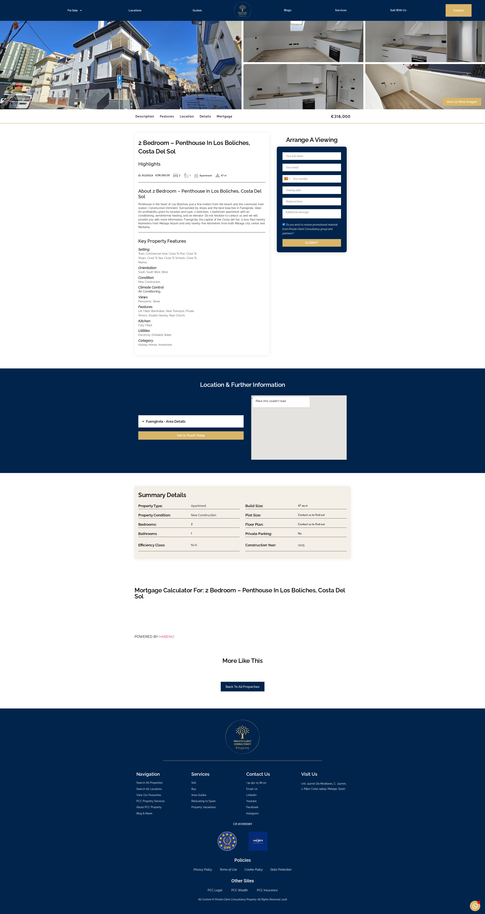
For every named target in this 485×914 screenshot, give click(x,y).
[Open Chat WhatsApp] (475, 906)
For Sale (73, 10)
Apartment (198, 506)
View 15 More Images (462, 102)
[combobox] (287, 178)
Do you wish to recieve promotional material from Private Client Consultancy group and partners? (310, 229)
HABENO (166, 636)
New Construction (203, 515)
